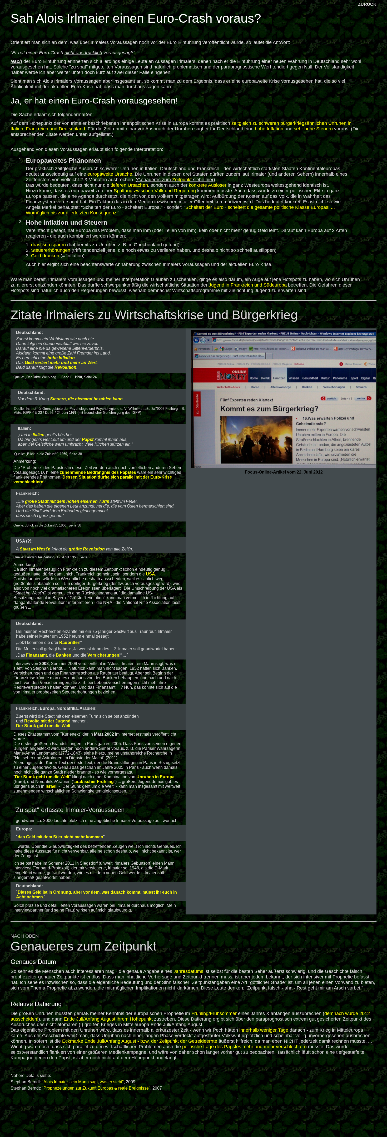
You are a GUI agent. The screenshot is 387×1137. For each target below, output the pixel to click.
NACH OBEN (25, 936)
